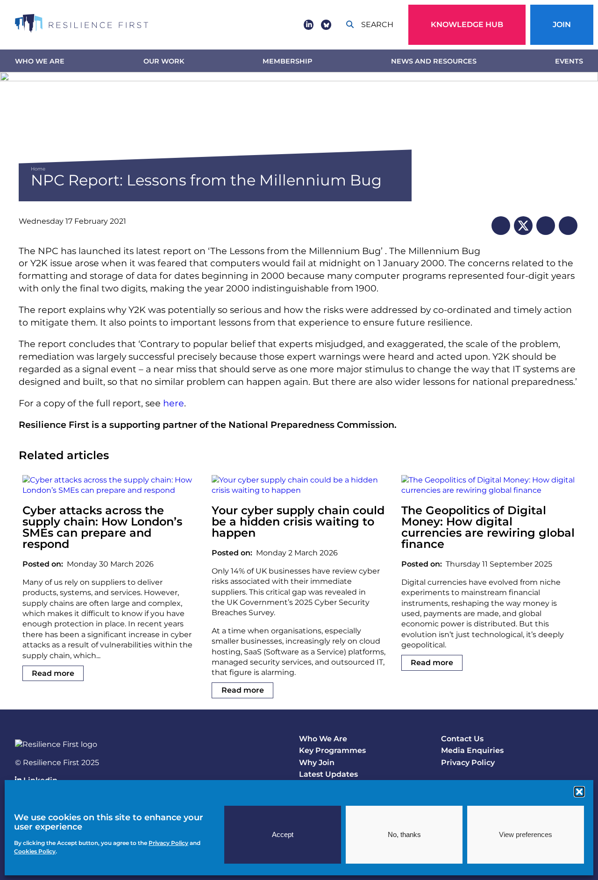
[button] (579, 791)
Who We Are (39, 61)
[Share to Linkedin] (500, 225)
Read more (53, 673)
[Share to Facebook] (545, 225)
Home (38, 169)
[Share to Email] (568, 225)
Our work (163, 61)
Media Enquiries (472, 750)
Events (569, 61)
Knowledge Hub (467, 24)
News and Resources (434, 61)
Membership (287, 61)
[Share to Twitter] (523, 225)
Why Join (317, 762)
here (173, 403)
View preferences (525, 834)
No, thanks (404, 834)
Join (562, 24)
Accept (282, 834)
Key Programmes (332, 750)
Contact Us (462, 738)
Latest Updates (328, 774)
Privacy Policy (468, 762)
